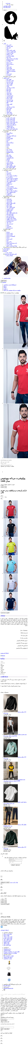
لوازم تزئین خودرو (10, 120)
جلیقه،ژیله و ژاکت (10, 69)
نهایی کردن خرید (14, 882)
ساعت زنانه (9, 149)
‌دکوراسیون (9, 199)
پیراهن (7, 65)
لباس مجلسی (9, 46)
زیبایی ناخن (9, 174)
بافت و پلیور (9, 68)
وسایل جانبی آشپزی (11, 218)
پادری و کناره (9, 228)
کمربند (7, 160)
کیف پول (8, 91)
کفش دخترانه (9, 234)
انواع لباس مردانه (7, 934)
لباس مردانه (9, 62)
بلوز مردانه (8, 67)
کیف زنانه (8, 89)
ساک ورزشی (9, 97)
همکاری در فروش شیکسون (10, 953)
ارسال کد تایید (4, 1020)
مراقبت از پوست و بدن (11, 175)
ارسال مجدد (6, 1028)
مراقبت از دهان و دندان (11, 179)
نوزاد (7, 240)
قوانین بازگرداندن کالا (8, 955)
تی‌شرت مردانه (9, 64)
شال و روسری (9, 53)
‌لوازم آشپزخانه (9, 214)
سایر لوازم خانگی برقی (11, 212)
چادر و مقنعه (9, 54)
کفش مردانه (9, 98)
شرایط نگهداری (4, 676)
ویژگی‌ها (3, 658)
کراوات (8, 159)
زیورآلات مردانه (10, 142)
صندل (7, 86)
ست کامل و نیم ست (11, 135)
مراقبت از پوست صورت (12, 178)
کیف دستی (8, 93)
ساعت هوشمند (9, 152)
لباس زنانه (8, 44)
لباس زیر (8, 61)
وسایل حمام (9, 205)
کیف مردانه (9, 108)
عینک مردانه (9, 156)
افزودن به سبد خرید (5, 612)
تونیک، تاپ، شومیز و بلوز (12, 58)
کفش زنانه (8, 79)
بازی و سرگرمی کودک (11, 243)
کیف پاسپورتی (9, 95)
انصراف (13, 864)
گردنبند (8, 139)
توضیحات (3, 615)
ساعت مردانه (9, 150)
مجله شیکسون (6, 950)
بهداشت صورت (10, 186)
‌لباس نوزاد (8, 241)
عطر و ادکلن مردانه (11, 166)
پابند (7, 141)
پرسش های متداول (7, 957)
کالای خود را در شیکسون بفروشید (11, 951)
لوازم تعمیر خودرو (10, 119)
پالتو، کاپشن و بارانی (11, 51)
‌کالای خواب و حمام (10, 203)
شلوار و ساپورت (10, 55)
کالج (7, 102)
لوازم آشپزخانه (6, 940)
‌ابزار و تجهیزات (9, 221)
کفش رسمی (9, 84)
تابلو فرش (8, 226)
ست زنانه (8, 57)
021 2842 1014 (6, 985)
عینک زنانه (8, 155)
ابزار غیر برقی (9, 223)
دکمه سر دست (9, 163)
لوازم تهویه (8, 211)
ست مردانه (9, 73)
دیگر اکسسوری (10, 157)
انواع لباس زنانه (7, 945)
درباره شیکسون (7, 949)
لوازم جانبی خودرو (10, 117)
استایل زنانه (9, 252)
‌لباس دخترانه (9, 233)
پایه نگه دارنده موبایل (11, 124)
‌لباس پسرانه (9, 239)
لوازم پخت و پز (9, 208)
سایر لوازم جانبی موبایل (12, 128)
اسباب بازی (9, 244)
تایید (2, 1028)
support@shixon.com (8, 988)
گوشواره (8, 137)
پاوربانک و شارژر (10, 127)
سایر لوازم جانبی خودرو (12, 122)
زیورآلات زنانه (9, 133)
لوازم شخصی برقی (10, 181)
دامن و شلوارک (9, 60)
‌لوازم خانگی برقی (10, 207)
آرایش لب (8, 172)
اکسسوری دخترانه (10, 236)
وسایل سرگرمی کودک (11, 245)
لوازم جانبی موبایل (10, 123)
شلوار (7, 72)
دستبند (7, 144)
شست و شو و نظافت (11, 219)
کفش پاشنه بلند (10, 80)
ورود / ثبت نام (10, 4)
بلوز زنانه (8, 47)
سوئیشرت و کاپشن (10, 71)
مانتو (7, 49)
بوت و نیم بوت (9, 82)
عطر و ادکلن (9, 164)
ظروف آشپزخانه (10, 217)
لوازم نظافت (9, 210)
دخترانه (8, 232)
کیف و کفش (6, 942)
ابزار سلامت (9, 183)
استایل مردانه (9, 255)
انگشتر (8, 134)
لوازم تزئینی (9, 200)
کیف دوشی (9, 94)
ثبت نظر (17, 864)
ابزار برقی (8, 222)
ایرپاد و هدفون (9, 126)
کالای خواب (9, 204)
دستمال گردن (9, 161)
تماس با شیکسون (7, 958)
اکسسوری (8, 182)
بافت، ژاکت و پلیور (10, 50)
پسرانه (7, 237)
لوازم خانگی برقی (7, 939)
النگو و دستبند (9, 138)
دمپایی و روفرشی (10, 87)
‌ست (7, 146)
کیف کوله (8, 90)
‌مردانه (7, 185)
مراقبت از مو (9, 177)
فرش (7, 225)
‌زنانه (7, 171)
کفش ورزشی (9, 83)
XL (6, 497)
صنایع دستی (9, 201)
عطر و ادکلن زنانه (10, 167)
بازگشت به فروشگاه (5, 882)
